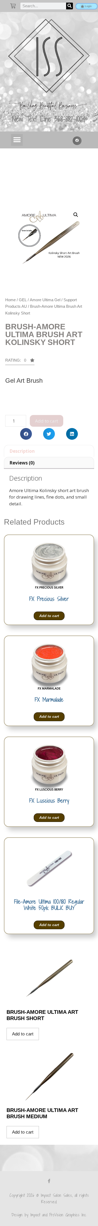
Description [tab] (22, 451)
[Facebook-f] (49, 1181)
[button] (17, 140)
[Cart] (13, 6)
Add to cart (46, 421)
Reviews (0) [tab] (21, 463)
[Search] (69, 6)
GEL (23, 300)
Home (10, 300)
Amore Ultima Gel (45, 300)
